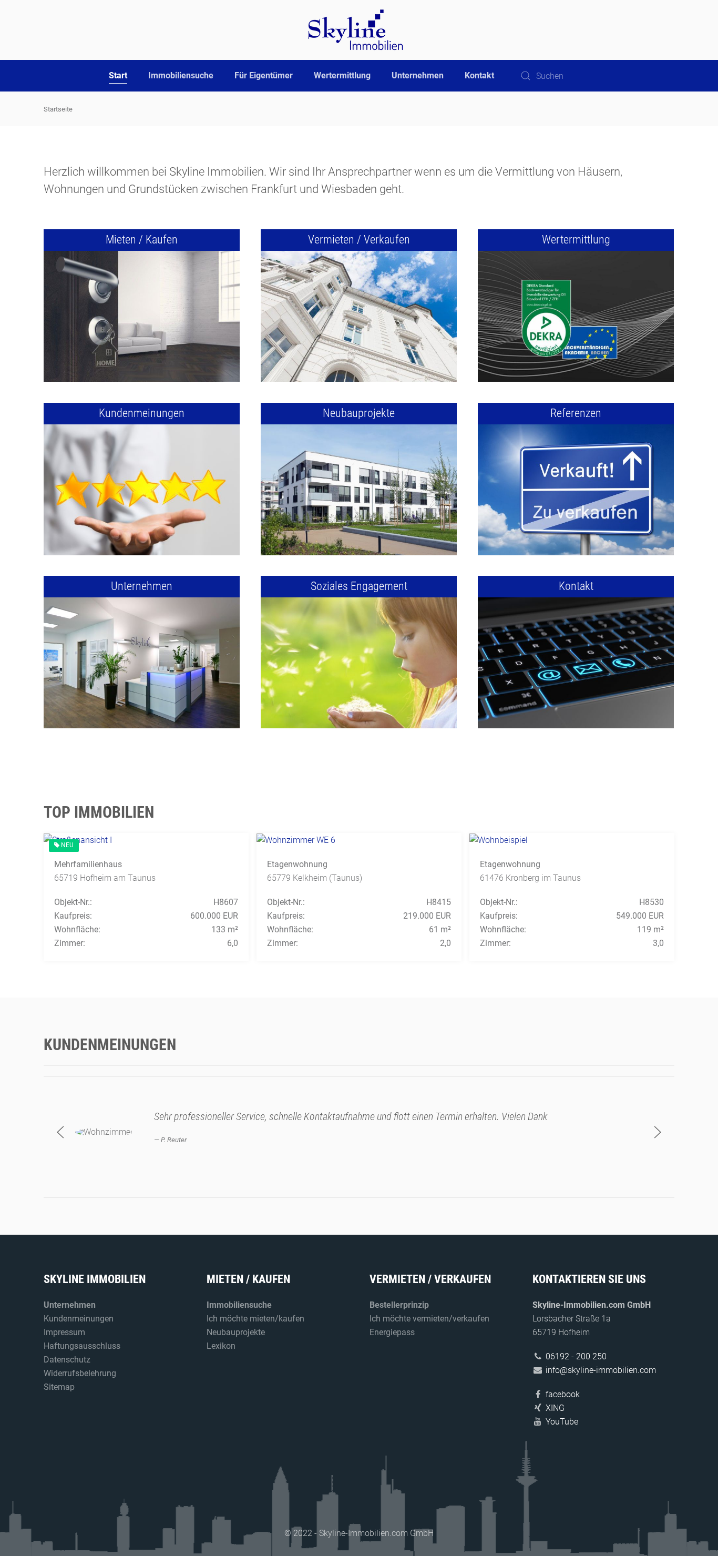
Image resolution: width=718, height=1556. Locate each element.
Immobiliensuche (180, 75)
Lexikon (221, 1346)
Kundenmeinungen (79, 1319)
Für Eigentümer (263, 75)
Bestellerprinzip (399, 1305)
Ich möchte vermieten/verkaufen (429, 1319)
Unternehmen (418, 75)
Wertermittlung (342, 75)
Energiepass (392, 1332)
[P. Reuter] (104, 1131)
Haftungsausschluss (82, 1346)
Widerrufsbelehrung (80, 1373)
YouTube (562, 1422)
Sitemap (59, 1387)
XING (555, 1408)
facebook (563, 1394)
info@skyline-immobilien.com (601, 1370)
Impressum (64, 1332)
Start (118, 75)
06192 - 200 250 (576, 1356)
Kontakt (479, 75)
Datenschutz (67, 1360)
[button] (60, 1132)
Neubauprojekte (236, 1332)
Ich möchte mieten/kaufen (255, 1319)
